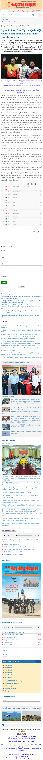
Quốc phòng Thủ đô (11, 691)
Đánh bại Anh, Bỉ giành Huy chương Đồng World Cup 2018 (20, 334)
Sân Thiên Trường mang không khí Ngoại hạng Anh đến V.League (22, 357)
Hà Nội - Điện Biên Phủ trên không (14, 632)
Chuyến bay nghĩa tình (8, 396)
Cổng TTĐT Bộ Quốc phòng (13, 681)
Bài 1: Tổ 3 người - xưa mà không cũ (15, 547)
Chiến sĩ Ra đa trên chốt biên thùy (14, 634)
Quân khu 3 (8, 670)
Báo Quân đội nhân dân (12, 683)
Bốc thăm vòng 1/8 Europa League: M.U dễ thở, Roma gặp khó (21, 348)
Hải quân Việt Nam (10, 688)
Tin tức (4, 22)
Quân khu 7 (8, 677)
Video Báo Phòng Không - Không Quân (15, 362)
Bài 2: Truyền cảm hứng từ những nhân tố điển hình (19, 549)
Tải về (39, 632)
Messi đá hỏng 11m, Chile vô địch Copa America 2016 (18, 341)
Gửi (22, 286)
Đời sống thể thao (13, 22)
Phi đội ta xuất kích (9, 642)
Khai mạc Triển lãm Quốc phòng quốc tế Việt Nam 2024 (18, 492)
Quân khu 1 (8, 665)
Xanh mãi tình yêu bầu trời (12, 544)
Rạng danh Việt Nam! (9, 350)
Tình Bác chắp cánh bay (11, 645)
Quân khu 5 (8, 675)
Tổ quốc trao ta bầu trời (11, 640)
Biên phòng (8, 686)
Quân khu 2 (8, 667)
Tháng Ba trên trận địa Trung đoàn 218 (15, 554)
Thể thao (5, 19)
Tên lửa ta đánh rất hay (11, 637)
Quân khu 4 (8, 672)
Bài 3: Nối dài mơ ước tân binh (13, 552)
